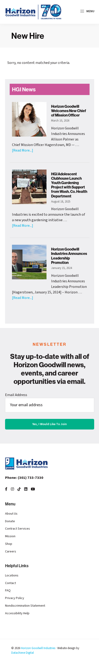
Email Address (16, 394)
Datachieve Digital (22, 653)
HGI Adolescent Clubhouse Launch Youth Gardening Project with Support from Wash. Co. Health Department (69, 185)
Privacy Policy (14, 598)
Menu (90, 11)
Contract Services (17, 528)
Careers (10, 551)
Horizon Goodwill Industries (38, 648)
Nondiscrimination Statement (25, 605)
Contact (10, 583)
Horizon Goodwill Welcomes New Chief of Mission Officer (68, 110)
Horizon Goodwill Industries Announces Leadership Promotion (69, 256)
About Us (11, 513)
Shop (8, 544)
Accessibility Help (17, 613)
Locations (11, 575)
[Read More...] (22, 150)
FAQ (8, 590)
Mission (10, 536)
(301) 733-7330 (24, 477)
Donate (10, 521)
